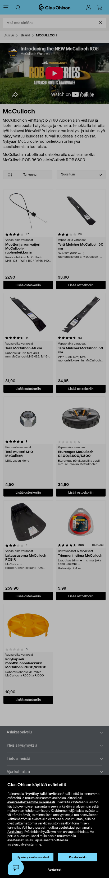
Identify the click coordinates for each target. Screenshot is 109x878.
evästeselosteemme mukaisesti (31, 802)
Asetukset (15, 831)
